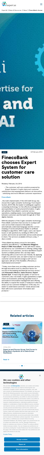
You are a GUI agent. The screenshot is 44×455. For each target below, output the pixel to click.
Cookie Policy (7, 434)
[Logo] (9, 4)
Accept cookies (22, 439)
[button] (40, 375)
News (4, 152)
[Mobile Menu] (41, 4)
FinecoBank (6, 197)
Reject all (22, 444)
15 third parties (15, 386)
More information (22, 449)
